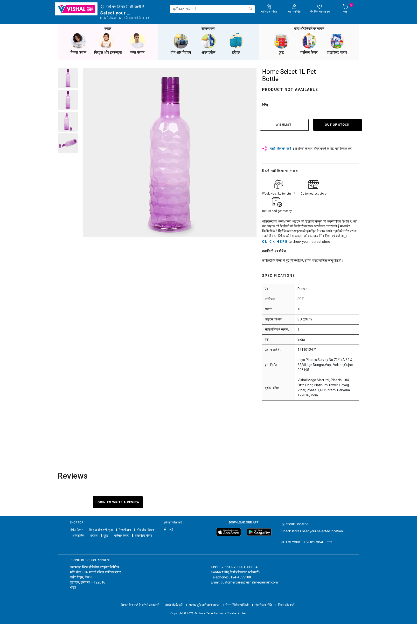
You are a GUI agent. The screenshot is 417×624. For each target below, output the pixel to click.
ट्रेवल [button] (236, 52)
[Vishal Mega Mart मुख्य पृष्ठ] (76, 8)
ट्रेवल (93, 535)
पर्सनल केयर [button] (309, 52)
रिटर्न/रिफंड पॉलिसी (237, 605)
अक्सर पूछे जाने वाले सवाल (203, 605)
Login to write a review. (118, 502)
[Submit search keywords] (250, 9)
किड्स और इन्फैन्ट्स (101, 530)
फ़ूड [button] (281, 52)
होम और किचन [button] (181, 52)
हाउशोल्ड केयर (143, 535)
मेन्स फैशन (125, 530)
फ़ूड (106, 535)
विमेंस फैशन (76, 530)
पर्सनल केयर (121, 535)
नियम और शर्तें (286, 605)
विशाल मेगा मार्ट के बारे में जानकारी (140, 605)
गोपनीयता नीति (263, 605)
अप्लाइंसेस (78, 535)
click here (275, 242)
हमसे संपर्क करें (173, 605)
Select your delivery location (116, 12)
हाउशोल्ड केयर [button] (337, 52)
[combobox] (212, 9)
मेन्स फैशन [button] (137, 52)
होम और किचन (145, 530)
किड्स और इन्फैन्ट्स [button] (108, 52)
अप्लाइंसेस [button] (208, 52)
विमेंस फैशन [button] (78, 52)
